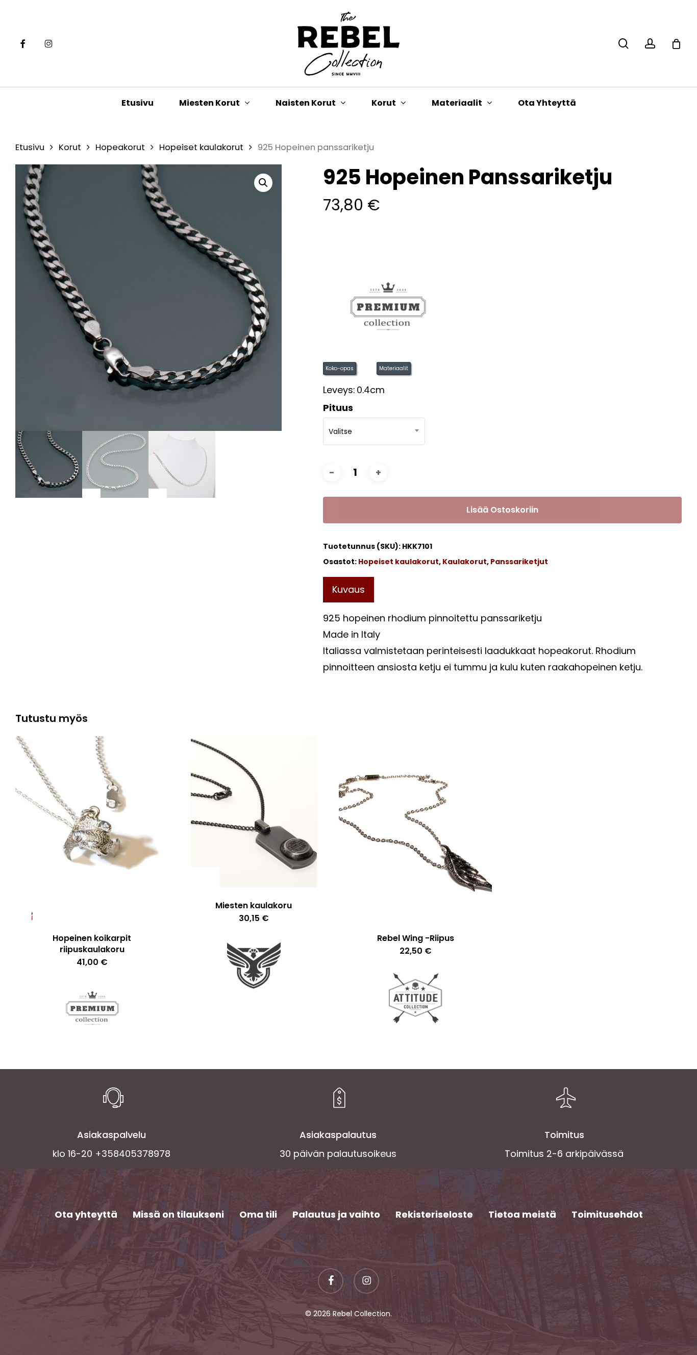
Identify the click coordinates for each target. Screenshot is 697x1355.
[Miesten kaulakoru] (253, 811)
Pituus (338, 407)
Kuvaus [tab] (348, 589)
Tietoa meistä (522, 1214)
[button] (263, 183)
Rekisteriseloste (434, 1214)
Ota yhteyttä (86, 1214)
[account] (650, 43)
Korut (70, 147)
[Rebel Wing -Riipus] (415, 828)
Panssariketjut (519, 561)
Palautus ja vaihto (336, 1214)
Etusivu (29, 147)
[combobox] (374, 431)
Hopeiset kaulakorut (201, 147)
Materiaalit (393, 368)
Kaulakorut (464, 561)
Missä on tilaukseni (178, 1214)
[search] (623, 43)
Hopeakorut (120, 147)
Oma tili (258, 1214)
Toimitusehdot (607, 1214)
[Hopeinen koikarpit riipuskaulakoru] (91, 828)
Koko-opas (340, 368)
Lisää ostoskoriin (502, 510)
